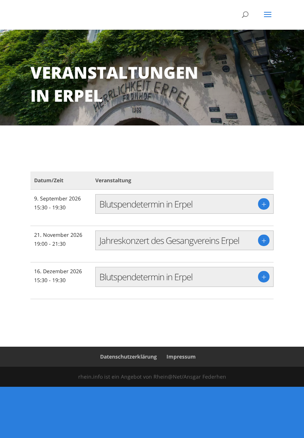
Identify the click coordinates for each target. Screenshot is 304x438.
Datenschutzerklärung (128, 356)
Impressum (181, 356)
